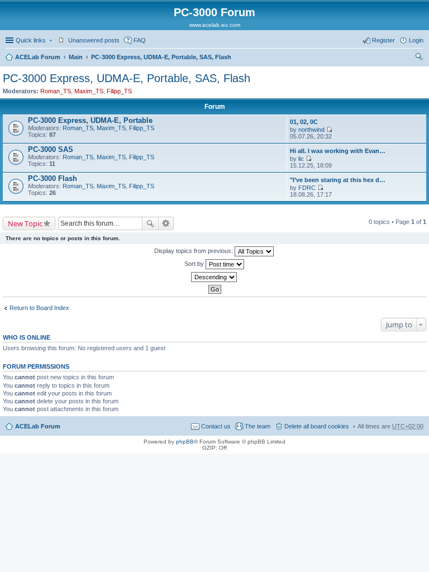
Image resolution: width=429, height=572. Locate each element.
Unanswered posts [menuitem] (94, 40)
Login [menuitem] (416, 40)
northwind (311, 129)
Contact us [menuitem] (216, 426)
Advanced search (166, 223)
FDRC (307, 187)
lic (301, 158)
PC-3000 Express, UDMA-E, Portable (90, 120)
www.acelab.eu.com (214, 25)
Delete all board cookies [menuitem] (316, 426)
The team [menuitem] (257, 426)
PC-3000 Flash (52, 178)
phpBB (185, 441)
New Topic (25, 223)
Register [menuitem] (383, 40)
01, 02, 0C (304, 121)
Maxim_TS (88, 91)
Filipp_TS (119, 91)
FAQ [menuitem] (140, 40)
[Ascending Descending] (214, 277)
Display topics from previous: (194, 250)
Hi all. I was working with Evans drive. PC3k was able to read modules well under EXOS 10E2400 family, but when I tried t (339, 150)
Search (150, 223)
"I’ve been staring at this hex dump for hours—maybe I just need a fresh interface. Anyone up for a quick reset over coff (339, 180)
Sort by (195, 263)
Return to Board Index (39, 307)
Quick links (31, 40)
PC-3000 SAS (50, 149)
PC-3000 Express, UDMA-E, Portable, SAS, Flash (161, 57)
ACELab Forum (37, 57)
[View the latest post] (329, 129)
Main (76, 57)
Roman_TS (55, 91)
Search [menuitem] (418, 58)
